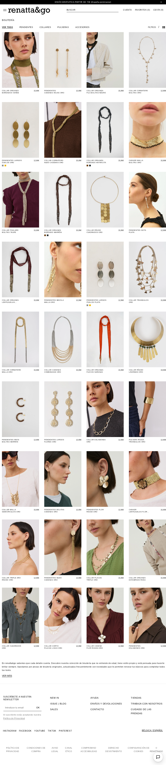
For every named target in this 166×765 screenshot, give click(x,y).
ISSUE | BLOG (58, 703)
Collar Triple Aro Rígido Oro (11, 579)
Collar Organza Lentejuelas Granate (10, 301)
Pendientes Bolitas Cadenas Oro (54, 511)
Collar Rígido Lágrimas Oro (136, 371)
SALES (54, 709)
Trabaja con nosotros (146, 703)
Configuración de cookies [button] (138, 750)
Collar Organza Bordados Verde (10, 92)
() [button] (142, 10)
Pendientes (26, 27)
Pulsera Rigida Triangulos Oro (137, 441)
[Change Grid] (163, 27)
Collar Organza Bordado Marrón (53, 231)
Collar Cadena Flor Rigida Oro (95, 647)
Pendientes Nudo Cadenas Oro (53, 579)
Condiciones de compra (36, 750)
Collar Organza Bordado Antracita (96, 161)
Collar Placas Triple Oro (94, 579)
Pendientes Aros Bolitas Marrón (10, 441)
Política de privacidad (12, 750)
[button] (93, 10)
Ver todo (7, 27)
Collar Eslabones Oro (96, 441)
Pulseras (63, 27)
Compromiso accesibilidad (89, 750)
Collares (45, 27)
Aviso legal (54, 750)
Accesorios (82, 27)
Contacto (97, 709)
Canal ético (68, 750)
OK (38, 707)
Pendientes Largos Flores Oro (54, 441)
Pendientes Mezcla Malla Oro (54, 301)
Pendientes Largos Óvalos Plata (97, 301)
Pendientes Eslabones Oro (137, 647)
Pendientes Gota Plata (137, 231)
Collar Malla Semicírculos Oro (11, 511)
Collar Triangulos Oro (139, 301)
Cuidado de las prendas (141, 711)
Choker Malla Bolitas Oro (136, 161)
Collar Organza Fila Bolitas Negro (96, 92)
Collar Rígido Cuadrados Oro (95, 231)
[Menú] (4, 10)
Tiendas (136, 698)
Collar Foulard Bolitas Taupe (10, 231)
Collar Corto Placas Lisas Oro (53, 647)
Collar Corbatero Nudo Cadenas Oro (53, 161)
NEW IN (54, 698)
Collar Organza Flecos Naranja (95, 371)
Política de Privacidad (14, 718)
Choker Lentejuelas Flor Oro (138, 511)
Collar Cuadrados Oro (11, 647)
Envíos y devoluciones (106, 703)
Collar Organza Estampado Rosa (137, 579)
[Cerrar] (161, 2)
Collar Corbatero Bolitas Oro (138, 92)
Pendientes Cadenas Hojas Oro (54, 92)
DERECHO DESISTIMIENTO (113, 750)
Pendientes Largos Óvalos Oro (12, 161)
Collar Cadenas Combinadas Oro (52, 371)
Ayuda (94, 698)
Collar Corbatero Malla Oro (11, 371)
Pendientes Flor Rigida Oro (95, 511)
